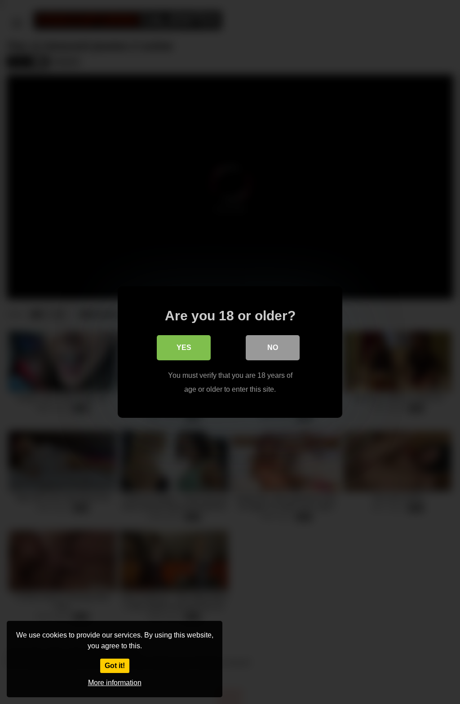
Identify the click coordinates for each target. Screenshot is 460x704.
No (272, 347)
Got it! (115, 665)
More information (115, 682)
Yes (184, 347)
